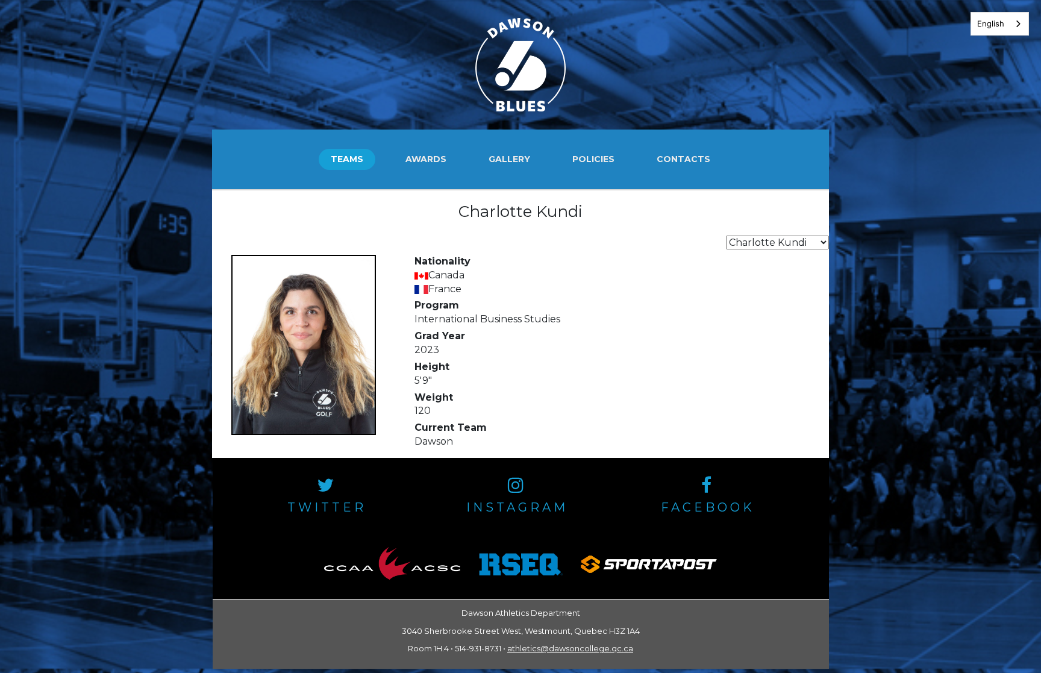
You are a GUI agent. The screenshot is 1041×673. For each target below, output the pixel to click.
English (990, 23)
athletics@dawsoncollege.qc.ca (570, 648)
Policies (593, 159)
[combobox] (1000, 24)
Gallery (509, 159)
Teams (347, 159)
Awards (425, 159)
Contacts (683, 159)
